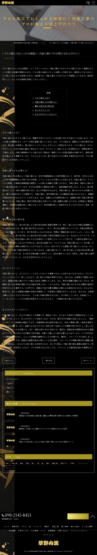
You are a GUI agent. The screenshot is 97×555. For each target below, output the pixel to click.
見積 (27, 463)
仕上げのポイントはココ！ (46, 114)
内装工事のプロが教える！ (46, 102)
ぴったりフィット (42, 110)
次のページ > (88, 360)
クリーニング (10, 468)
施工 (33, 463)
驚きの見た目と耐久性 (44, 106)
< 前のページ (9, 360)
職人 (8, 392)
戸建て (73, 463)
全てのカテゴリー (13, 379)
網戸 (47, 463)
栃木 (7, 463)
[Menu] (93, 2)
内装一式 (10, 387)
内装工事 (14, 463)
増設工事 (55, 463)
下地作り (10, 383)
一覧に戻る (48, 360)
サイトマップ (48, 535)
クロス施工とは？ (42, 98)
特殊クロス (64, 463)
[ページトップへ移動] (92, 516)
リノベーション (83, 463)
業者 (21, 463)
